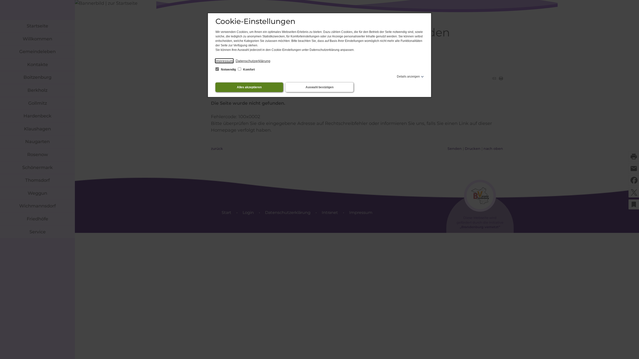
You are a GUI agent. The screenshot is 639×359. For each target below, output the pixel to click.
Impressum (224, 61)
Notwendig (228, 69)
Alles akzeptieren (249, 87)
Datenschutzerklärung (253, 61)
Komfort (248, 69)
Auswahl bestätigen (319, 87)
